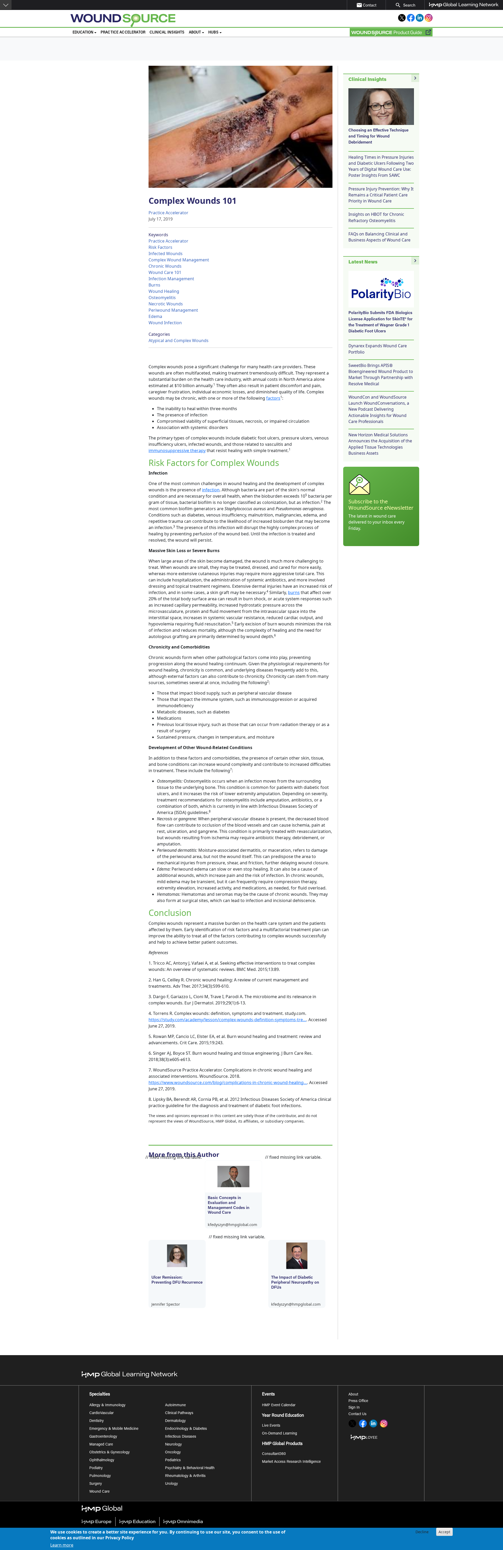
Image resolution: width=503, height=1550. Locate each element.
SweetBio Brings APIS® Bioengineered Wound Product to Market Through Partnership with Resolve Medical (380, 374)
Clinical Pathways (179, 1413)
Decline (422, 1531)
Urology (171, 1484)
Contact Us (357, 1414)
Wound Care (99, 1492)
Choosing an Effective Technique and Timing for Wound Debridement (378, 137)
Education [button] (83, 33)
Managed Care (101, 1445)
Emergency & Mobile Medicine (113, 1429)
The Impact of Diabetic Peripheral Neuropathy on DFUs (295, 1282)
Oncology (173, 1452)
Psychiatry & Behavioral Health (190, 1468)
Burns (154, 285)
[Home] (174, 20)
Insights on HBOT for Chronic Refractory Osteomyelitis (376, 217)
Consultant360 (274, 1454)
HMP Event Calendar (279, 1405)
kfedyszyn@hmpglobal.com (232, 1224)
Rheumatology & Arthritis (185, 1476)
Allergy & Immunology (107, 1405)
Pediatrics (173, 1460)
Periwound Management (173, 310)
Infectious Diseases (180, 1437)
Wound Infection (165, 323)
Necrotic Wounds (166, 304)
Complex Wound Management (179, 260)
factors (273, 398)
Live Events (271, 1426)
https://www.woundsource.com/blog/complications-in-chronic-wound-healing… (228, 1082)
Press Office (358, 1401)
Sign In (354, 1408)
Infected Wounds (166, 253)
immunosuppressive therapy (177, 450)
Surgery (95, 1484)
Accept (444, 1531)
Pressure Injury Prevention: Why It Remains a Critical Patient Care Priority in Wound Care (381, 195)
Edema (155, 316)
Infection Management (171, 279)
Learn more (61, 1545)
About (353, 1395)
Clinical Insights (167, 33)
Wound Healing (164, 291)
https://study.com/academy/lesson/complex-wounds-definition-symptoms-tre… (227, 1020)
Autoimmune (175, 1405)
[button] (6, 4)
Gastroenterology (103, 1437)
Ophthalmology (101, 1460)
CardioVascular (101, 1413)
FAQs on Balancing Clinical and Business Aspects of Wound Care (379, 237)
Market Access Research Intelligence (291, 1462)
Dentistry (96, 1421)
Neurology (173, 1445)
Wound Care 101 (165, 272)
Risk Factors (160, 247)
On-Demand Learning (279, 1434)
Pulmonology (100, 1476)
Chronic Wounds (165, 266)
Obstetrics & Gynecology (109, 1452)
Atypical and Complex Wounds (179, 340)
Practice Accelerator (123, 33)
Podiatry (96, 1468)
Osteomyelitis (162, 297)
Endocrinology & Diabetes (186, 1429)
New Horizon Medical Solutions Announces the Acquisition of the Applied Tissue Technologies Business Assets (380, 444)
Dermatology (175, 1421)
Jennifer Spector (165, 1304)
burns (294, 592)
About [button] (195, 33)
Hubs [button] (213, 33)
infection (211, 490)
